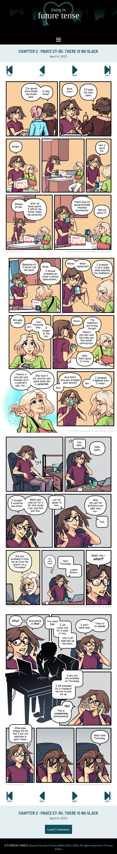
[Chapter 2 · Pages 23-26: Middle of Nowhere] (42, 71)
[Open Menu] (58, 39)
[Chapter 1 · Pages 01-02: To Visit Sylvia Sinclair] (9, 71)
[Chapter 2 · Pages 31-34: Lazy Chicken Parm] (74, 71)
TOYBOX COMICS (17, 845)
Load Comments (58, 829)
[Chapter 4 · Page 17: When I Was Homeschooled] (107, 71)
